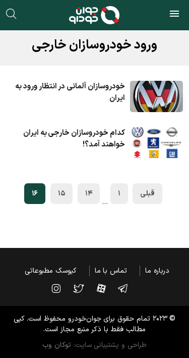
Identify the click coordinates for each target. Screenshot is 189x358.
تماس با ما (111, 271)
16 (35, 193)
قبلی (147, 193)
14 (88, 193)
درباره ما (157, 271)
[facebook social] (106, 288)
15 (61, 193)
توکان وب (56, 345)
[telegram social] (128, 288)
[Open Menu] (174, 15)
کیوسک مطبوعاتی (51, 271)
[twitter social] (83, 288)
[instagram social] (61, 288)
